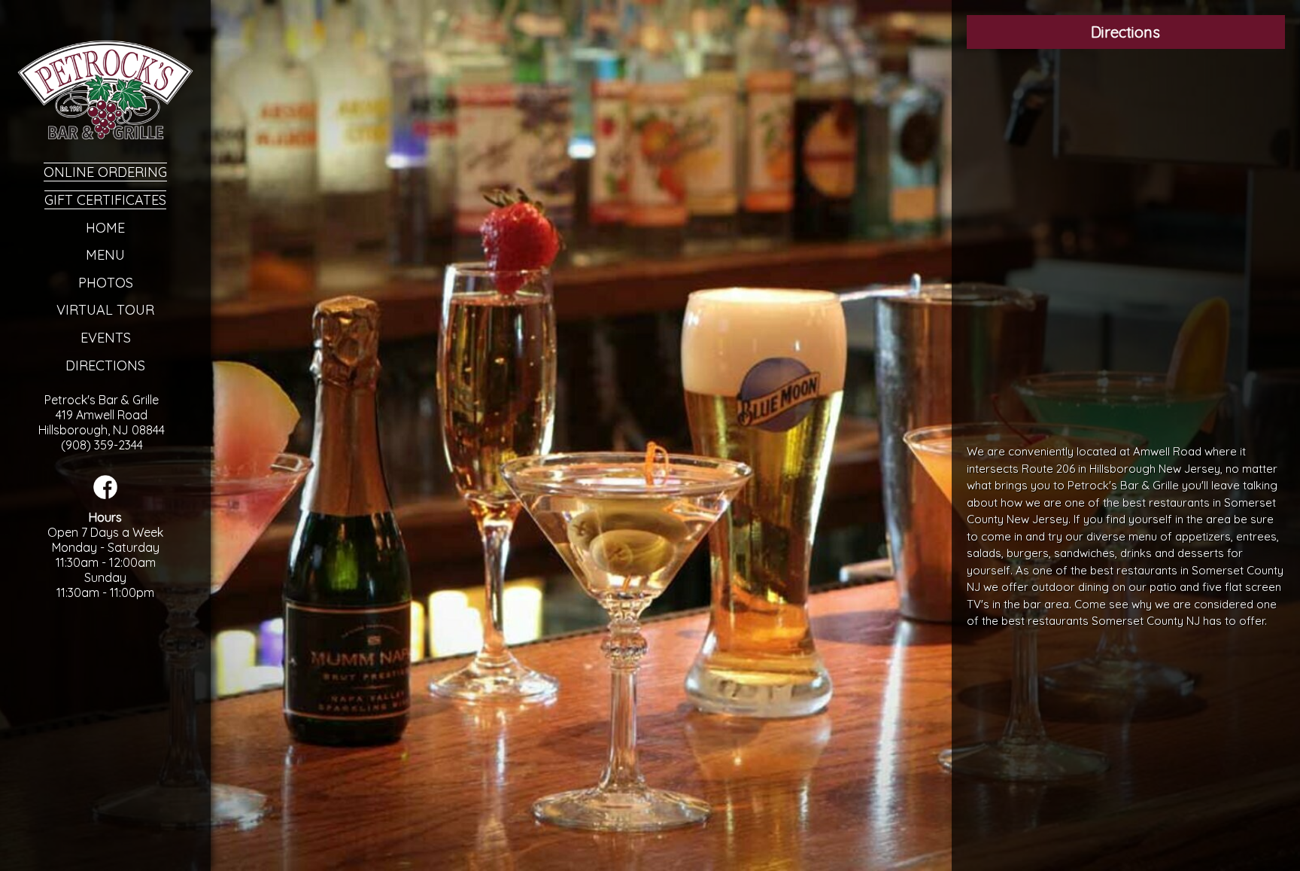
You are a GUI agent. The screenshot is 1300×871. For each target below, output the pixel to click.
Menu (105, 254)
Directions (105, 365)
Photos (105, 282)
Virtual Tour (105, 309)
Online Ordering (105, 172)
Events (105, 337)
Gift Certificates (105, 200)
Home (105, 227)
